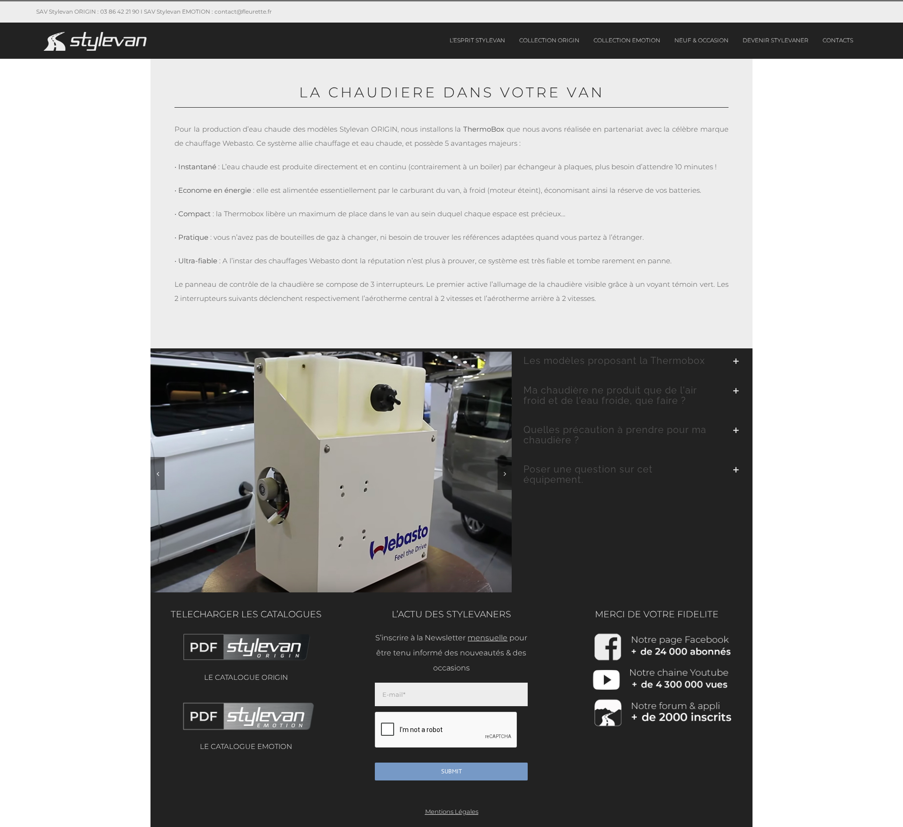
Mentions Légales (451, 811)
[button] (157, 473)
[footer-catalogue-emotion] (246, 703)
